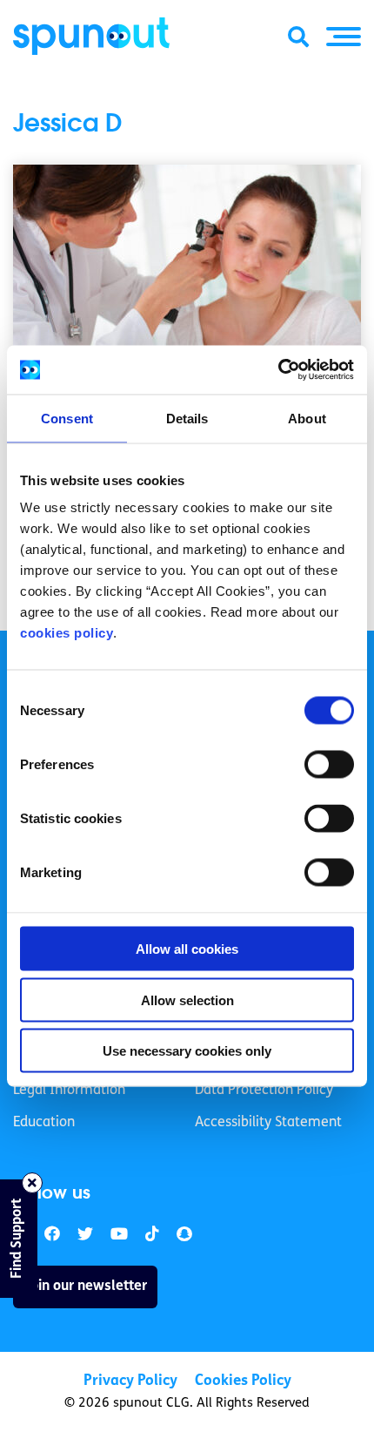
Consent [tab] (67, 417)
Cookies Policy (243, 1381)
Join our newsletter (85, 1287)
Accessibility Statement (268, 1123)
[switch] (329, 765)
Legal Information (69, 1091)
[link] (85, 1235)
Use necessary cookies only (187, 1051)
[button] (343, 36)
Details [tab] (187, 417)
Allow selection (187, 999)
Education (44, 1123)
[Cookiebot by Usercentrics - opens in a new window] (278, 370)
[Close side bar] (32, 1182)
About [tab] (307, 417)
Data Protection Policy (264, 1091)
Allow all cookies (187, 949)
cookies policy (66, 632)
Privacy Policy (130, 1381)
